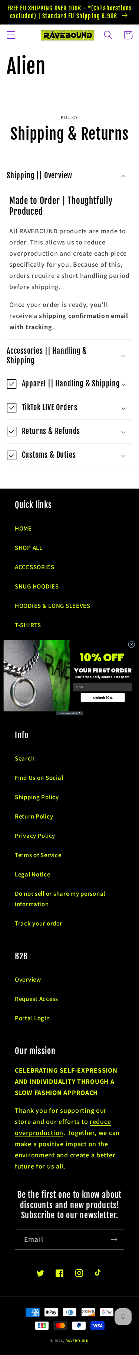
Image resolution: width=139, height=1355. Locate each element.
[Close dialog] (131, 644)
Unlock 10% (102, 697)
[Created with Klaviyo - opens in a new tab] (69, 713)
